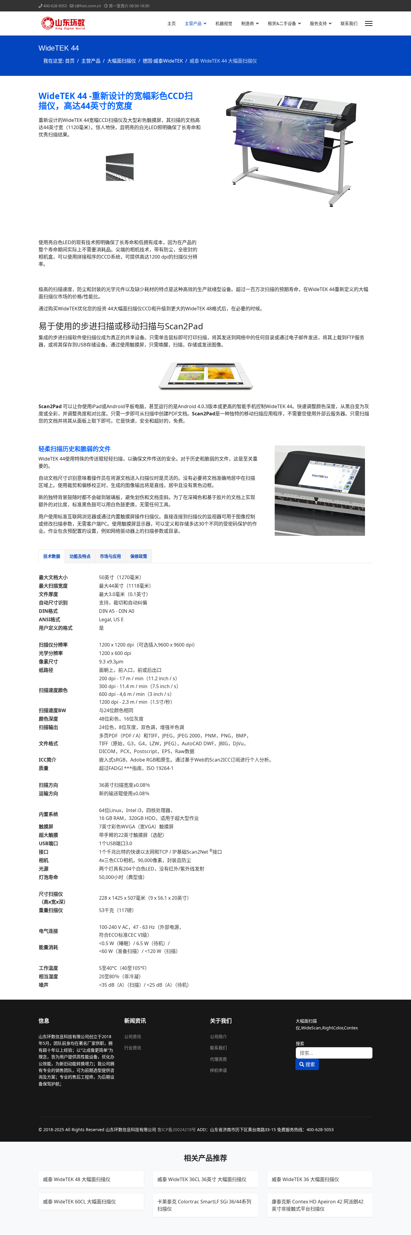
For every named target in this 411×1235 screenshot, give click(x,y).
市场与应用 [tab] (110, 556)
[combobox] (334, 1053)
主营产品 (193, 23)
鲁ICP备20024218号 (176, 1129)
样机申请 (218, 1070)
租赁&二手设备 (282, 23)
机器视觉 (223, 23)
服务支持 (318, 23)
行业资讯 (132, 1047)
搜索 (300, 1043)
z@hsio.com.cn (88, 5)
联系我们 (349, 23)
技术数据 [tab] (51, 556)
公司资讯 (132, 1036)
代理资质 (218, 1059)
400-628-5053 (55, 5)
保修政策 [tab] (138, 556)
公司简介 (218, 1036)
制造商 (247, 23)
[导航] (368, 23)
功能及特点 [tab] (80, 556)
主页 (171, 23)
